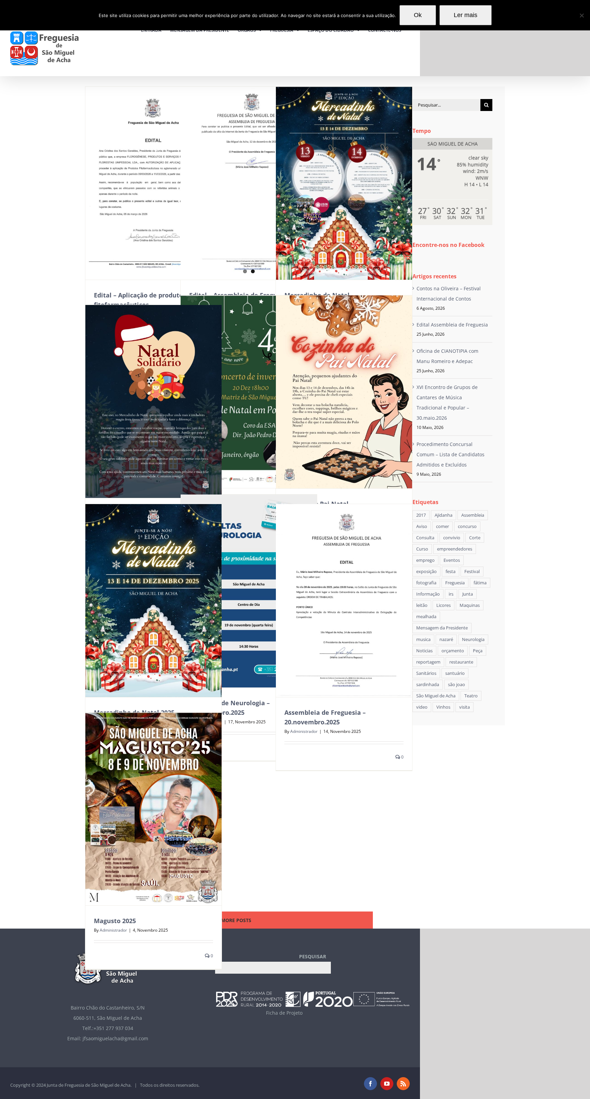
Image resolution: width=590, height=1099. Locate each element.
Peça (477, 651)
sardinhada (427, 684)
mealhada (426, 617)
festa (450, 571)
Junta (467, 594)
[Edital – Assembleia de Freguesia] (249, 183)
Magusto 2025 (115, 921)
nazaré (446, 639)
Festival (472, 571)
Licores (443, 605)
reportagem (428, 662)
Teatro (471, 696)
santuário (455, 673)
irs (451, 594)
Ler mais (465, 15)
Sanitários (426, 673)
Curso (422, 549)
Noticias (424, 651)
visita (464, 707)
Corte (474, 538)
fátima (480, 583)
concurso (467, 526)
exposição (426, 571)
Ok (418, 15)
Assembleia (472, 515)
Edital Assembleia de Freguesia (452, 324)
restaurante (461, 662)
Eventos (452, 560)
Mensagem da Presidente (442, 628)
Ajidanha (443, 515)
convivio (451, 538)
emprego (425, 560)
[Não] (581, 15)
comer (442, 526)
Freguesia (455, 583)
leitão (421, 605)
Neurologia (473, 639)
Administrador (304, 731)
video (421, 707)
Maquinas (470, 605)
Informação (428, 594)
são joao (456, 684)
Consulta (425, 538)
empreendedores (454, 549)
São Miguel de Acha (435, 696)
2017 (421, 515)
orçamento (452, 651)
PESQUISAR (312, 956)
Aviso (421, 526)
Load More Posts (228, 920)
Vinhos (443, 707)
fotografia (426, 583)
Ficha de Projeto (284, 1013)
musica (423, 639)
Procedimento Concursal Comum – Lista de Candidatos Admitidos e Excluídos (450, 454)
